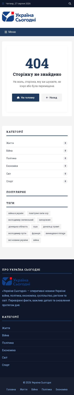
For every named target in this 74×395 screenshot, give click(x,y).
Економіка (8, 350)
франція (36, 233)
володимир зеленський (20, 220)
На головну (27, 97)
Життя (6, 328)
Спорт (5, 365)
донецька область (18, 226)
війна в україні (15, 213)
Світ (4, 357)
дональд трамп (51, 226)
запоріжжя (44, 220)
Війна (5, 335)
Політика (8, 342)
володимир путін (17, 233)
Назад (53, 97)
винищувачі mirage (55, 233)
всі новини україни (18, 240)
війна (36, 240)
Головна (11, 389)
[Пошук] (70, 3)
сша (35, 226)
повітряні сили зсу (38, 213)
